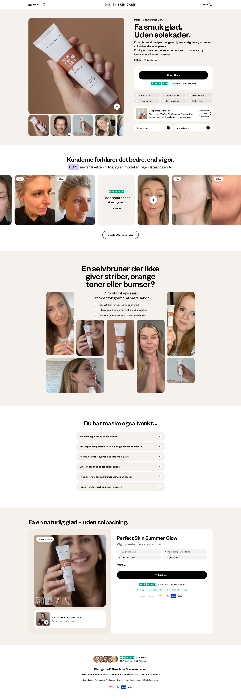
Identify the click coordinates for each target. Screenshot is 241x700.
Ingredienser (183, 128)
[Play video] (88, 200)
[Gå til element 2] (60, 125)
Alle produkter (87, 680)
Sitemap (120, 680)
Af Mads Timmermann (151, 680)
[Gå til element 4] (105, 125)
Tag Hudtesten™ (101, 680)
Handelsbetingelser (132, 680)
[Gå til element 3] (83, 125)
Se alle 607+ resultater (120, 234)
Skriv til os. (119, 669)
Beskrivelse (143, 128)
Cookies (112, 680)
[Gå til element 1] (38, 125)
